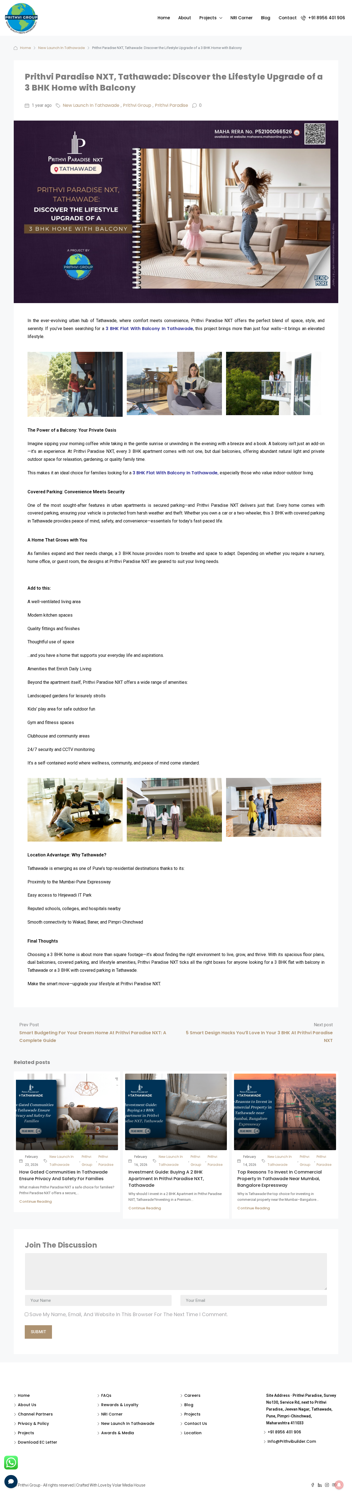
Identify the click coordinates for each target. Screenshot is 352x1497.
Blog (265, 18)
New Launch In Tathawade (61, 47)
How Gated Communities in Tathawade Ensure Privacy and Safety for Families (63, 1175)
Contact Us (195, 1423)
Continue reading (35, 1201)
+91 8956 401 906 (326, 18)
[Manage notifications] (339, 1484)
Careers (192, 1395)
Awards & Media (117, 1433)
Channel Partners (35, 1414)
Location (193, 1433)
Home (164, 18)
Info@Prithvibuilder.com (292, 1441)
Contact (288, 18)
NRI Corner (241, 18)
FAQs (106, 1395)
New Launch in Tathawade (127, 1423)
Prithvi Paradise (171, 105)
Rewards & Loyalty (119, 1405)
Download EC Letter (37, 1442)
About (184, 18)
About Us (27, 1405)
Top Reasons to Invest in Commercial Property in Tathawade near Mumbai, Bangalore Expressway (279, 1178)
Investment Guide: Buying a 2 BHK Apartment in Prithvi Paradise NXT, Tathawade (166, 1178)
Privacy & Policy (33, 1423)
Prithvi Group (137, 105)
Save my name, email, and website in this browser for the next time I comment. (128, 1314)
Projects (208, 18)
